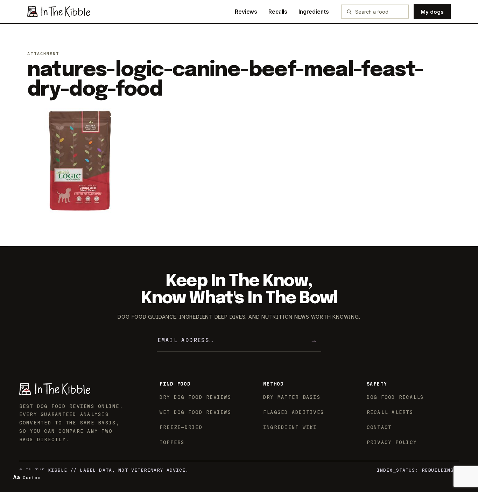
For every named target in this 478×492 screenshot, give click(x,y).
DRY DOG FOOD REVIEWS (195, 397)
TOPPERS (172, 442)
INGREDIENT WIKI (290, 427)
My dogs (432, 11)
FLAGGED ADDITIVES (293, 412)
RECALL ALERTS (390, 412)
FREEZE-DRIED (181, 427)
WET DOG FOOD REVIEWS (195, 412)
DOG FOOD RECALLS (395, 397)
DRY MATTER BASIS (292, 397)
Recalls (277, 11)
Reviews (246, 11)
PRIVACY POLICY (392, 442)
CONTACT (379, 427)
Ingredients (313, 11)
